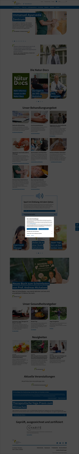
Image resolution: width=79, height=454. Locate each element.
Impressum (32, 235)
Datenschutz (28, 235)
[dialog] (39, 227)
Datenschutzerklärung (33, 223)
